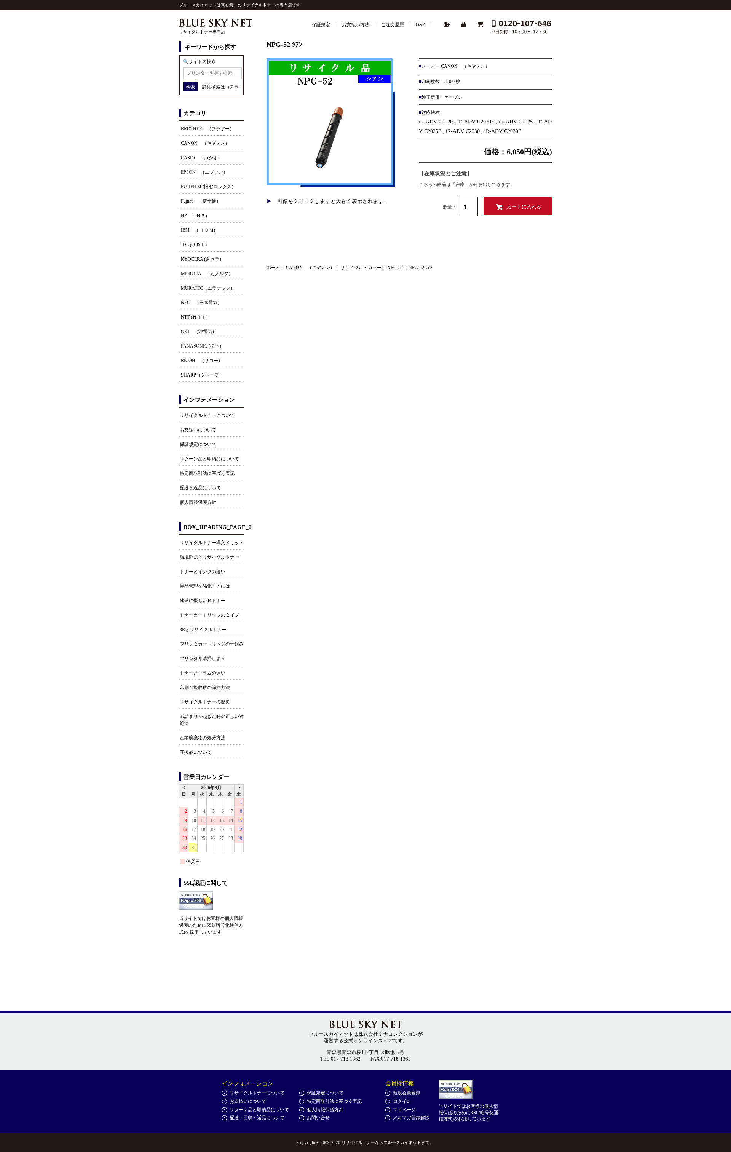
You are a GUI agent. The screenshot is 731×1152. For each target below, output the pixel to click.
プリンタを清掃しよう (202, 658)
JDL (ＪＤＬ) (194, 244)
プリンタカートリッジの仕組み (212, 644)
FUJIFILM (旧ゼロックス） (208, 186)
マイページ (404, 1109)
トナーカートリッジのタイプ (209, 615)
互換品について (196, 752)
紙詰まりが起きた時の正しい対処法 (212, 720)
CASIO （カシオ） (201, 157)
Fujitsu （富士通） (201, 201)
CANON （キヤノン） (310, 267)
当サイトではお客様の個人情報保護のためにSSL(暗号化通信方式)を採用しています (211, 925)
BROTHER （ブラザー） (207, 128)
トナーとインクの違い (202, 571)
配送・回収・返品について (257, 1117)
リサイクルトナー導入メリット (212, 542)
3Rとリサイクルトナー (203, 629)
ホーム (273, 267)
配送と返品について (200, 487)
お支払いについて (198, 430)
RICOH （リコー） (202, 360)
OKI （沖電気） (199, 331)
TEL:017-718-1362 (340, 1059)
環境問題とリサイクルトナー (209, 557)
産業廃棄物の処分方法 (202, 737)
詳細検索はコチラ (220, 87)
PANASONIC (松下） (202, 346)
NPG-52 (395, 267)
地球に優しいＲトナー (202, 600)
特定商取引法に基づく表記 (207, 473)
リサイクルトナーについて (207, 415)
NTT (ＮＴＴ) (194, 317)
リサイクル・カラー (360, 267)
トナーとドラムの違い (202, 673)
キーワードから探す (210, 47)
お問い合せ (318, 1117)
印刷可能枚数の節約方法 (205, 687)
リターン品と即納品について (209, 458)
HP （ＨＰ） (195, 215)
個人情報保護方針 (198, 502)
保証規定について (198, 444)
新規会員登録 (406, 1093)
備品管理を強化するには (205, 586)
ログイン (402, 1101)
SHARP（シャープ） (202, 375)
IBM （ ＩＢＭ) (198, 230)
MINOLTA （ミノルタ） (207, 273)
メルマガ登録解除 (411, 1117)
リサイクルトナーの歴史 (205, 702)
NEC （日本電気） (201, 302)
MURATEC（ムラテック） (208, 288)
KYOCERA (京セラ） (202, 259)
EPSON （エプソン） (204, 172)
